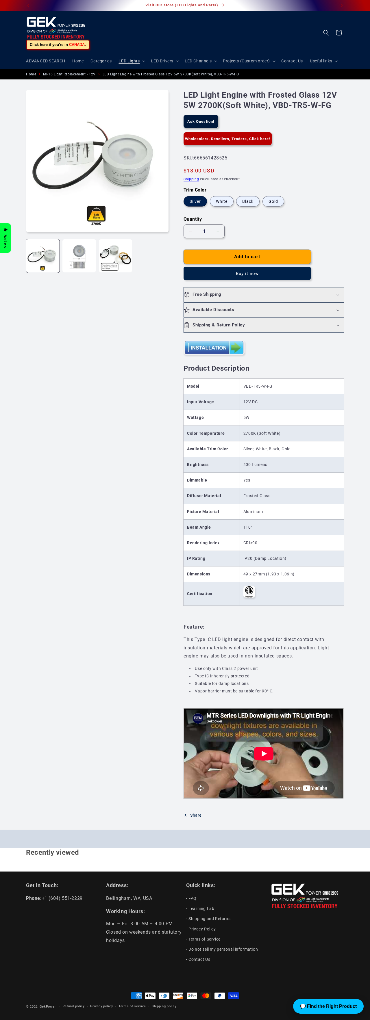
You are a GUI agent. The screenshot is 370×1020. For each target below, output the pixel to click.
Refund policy (74, 1006)
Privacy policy (101, 1006)
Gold (273, 201)
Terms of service (132, 1006)
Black (248, 201)
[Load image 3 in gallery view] (115, 256)
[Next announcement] (342, 5)
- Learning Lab (200, 908)
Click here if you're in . (58, 44)
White (221, 201)
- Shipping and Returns (208, 918)
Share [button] (195, 815)
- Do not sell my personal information (222, 949)
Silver (195, 201)
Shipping (191, 179)
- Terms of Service (203, 939)
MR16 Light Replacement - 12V (69, 74)
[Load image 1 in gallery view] (43, 256)
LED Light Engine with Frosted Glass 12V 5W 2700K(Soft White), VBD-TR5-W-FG (171, 74)
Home (31, 74)
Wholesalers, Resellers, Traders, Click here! (227, 139)
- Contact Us (198, 959)
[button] (131, 61)
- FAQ (191, 898)
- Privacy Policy (201, 929)
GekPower (48, 1006)
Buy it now (247, 273)
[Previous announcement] (28, 5)
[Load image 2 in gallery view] (79, 256)
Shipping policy (164, 1006)
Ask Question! (200, 121)
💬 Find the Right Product (328, 1006)
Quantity (193, 219)
